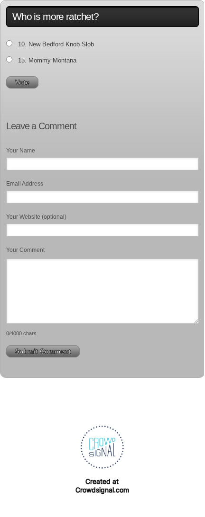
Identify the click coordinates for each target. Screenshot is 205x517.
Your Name (20, 150)
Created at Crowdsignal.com (102, 485)
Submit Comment (43, 351)
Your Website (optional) (36, 217)
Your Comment (25, 250)
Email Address (24, 183)
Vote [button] (22, 82)
